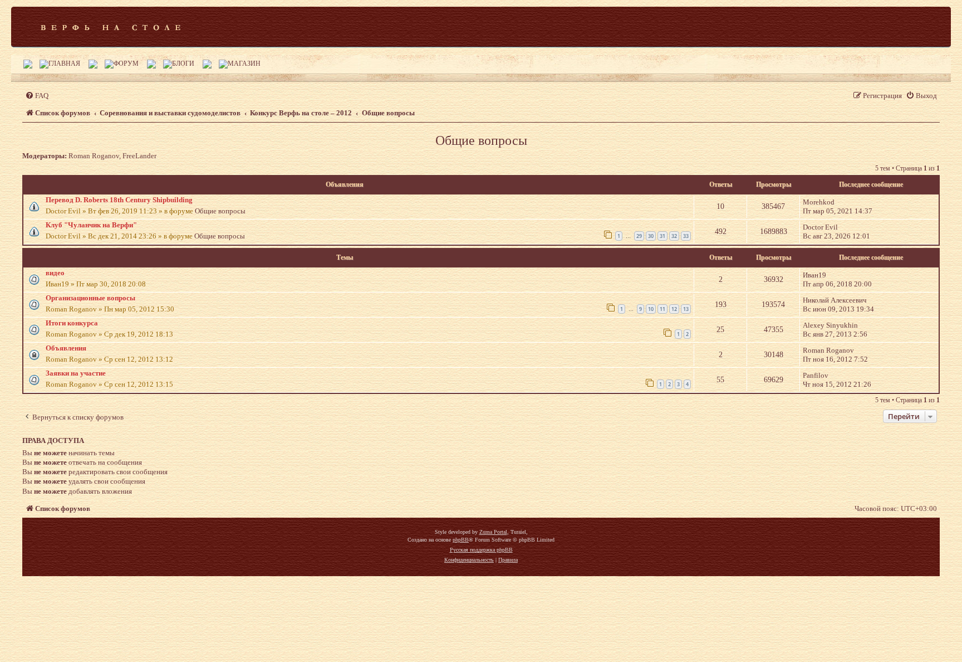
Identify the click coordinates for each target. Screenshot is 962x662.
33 (686, 236)
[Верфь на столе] (110, 27)
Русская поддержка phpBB (481, 550)
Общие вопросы (481, 140)
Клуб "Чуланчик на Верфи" (91, 225)
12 (674, 309)
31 (662, 236)
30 (651, 236)
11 (662, 309)
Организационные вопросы (90, 298)
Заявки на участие (76, 373)
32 (674, 236)
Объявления (66, 348)
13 (686, 309)
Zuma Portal (493, 532)
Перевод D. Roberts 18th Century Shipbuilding (119, 200)
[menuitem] (36, 95)
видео (55, 273)
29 (639, 236)
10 (651, 309)
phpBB (461, 540)
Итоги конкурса (72, 323)
